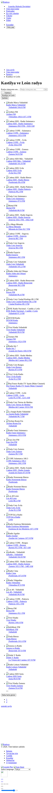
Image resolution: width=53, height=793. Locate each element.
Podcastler (10, 11)
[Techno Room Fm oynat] (7, 428)
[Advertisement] (26, 49)
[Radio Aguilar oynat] (7, 541)
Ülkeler (9, 16)
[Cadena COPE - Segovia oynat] (7, 241)
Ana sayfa (10, 70)
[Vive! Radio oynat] (7, 625)
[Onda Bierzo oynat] (7, 644)
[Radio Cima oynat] (7, 578)
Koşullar (9, 758)
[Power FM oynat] (7, 297)
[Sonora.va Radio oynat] (7, 653)
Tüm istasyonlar (12, 9)
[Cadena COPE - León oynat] (7, 400)
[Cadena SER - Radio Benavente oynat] (7, 288)
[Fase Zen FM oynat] (7, 447)
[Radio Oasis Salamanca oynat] (7, 438)
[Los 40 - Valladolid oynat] (7, 597)
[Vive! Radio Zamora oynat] (7, 691)
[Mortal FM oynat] (7, 213)
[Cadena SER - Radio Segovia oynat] (7, 222)
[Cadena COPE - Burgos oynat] (7, 550)
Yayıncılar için (12, 753)
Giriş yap (10, 27)
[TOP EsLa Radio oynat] (7, 522)
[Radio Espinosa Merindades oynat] (7, 531)
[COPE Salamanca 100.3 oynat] (7, 466)
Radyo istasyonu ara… (10, 89)
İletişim (9, 751)
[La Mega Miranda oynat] (7, 232)
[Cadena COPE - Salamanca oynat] (7, 138)
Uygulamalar (11, 763)
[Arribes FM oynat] (7, 119)
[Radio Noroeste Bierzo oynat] (7, 494)
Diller (8, 20)
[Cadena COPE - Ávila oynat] (7, 147)
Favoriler (10, 25)
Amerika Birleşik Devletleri (19, 6)
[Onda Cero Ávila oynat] (7, 513)
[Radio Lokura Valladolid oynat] (7, 672)
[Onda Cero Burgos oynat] (7, 372)
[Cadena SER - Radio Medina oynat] (7, 363)
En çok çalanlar (12, 13)
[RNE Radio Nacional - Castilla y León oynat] (7, 316)
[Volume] (2, 788)
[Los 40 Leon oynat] (7, 503)
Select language (7, 769)
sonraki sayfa (6, 706)
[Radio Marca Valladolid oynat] (7, 110)
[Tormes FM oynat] (7, 344)
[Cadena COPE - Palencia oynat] (7, 606)
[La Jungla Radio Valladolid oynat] (7, 419)
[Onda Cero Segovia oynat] (7, 250)
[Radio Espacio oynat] (7, 260)
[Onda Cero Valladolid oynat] (7, 269)
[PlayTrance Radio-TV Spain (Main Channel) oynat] (7, 391)
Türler (8, 18)
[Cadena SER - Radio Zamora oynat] (7, 569)
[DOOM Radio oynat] (7, 325)
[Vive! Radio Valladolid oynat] (7, 335)
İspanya (9, 74)
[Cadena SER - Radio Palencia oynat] (7, 194)
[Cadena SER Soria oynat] (7, 681)
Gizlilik (9, 756)
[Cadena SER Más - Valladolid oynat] (7, 166)
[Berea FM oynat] (7, 616)
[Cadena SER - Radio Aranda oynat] (7, 475)
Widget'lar (10, 760)
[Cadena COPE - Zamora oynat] (7, 157)
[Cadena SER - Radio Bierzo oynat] (7, 185)
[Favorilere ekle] (2, 786)
